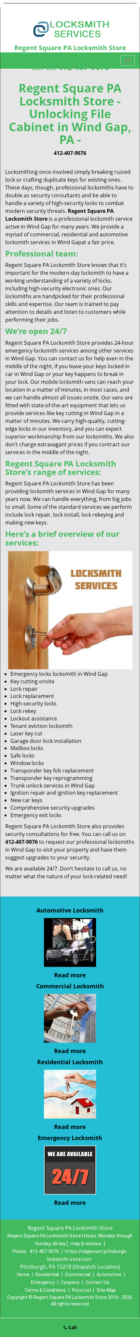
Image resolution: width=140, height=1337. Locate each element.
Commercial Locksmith (70, 986)
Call (72, 1327)
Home (23, 1274)
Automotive (109, 1274)
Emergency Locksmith (70, 1138)
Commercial (78, 1274)
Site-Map (106, 1290)
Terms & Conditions (45, 1290)
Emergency (43, 1282)
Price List (81, 1290)
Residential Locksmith (70, 1062)
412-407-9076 (70, 153)
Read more (70, 975)
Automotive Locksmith (70, 910)
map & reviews (86, 1243)
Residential (47, 1274)
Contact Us (97, 1282)
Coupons (70, 1282)
